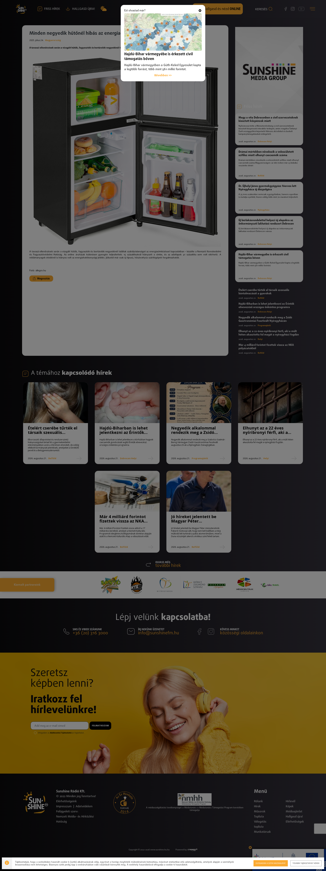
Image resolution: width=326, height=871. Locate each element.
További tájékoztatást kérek (306, 863)
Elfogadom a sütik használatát (271, 863)
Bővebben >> (163, 75)
